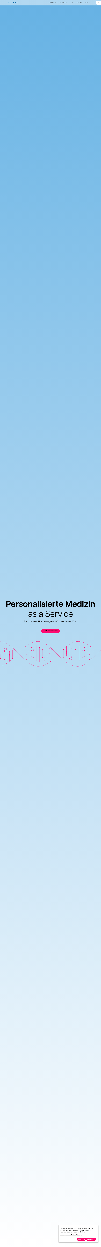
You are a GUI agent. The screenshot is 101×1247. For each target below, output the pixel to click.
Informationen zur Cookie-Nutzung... (71, 1235)
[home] (13, 3)
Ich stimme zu (91, 1239)
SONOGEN (52, 2)
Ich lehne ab (81, 1239)
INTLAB (79, 2)
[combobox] (98, 3)
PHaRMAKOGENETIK (67, 2)
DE (99, 2)
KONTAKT (88, 2)
